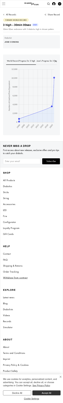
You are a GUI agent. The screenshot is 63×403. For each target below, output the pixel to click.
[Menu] (4, 3)
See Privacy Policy (41, 385)
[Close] (58, 378)
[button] (59, 4)
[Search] (48, 4)
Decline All (17, 392)
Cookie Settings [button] (31, 398)
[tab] (21, 61)
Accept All (46, 392)
